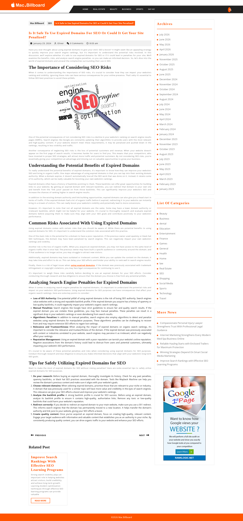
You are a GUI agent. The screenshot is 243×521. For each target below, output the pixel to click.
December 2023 (168, 139)
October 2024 (167, 89)
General (163, 248)
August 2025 (166, 69)
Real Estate (99, 9)
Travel (162, 298)
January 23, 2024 (42, 43)
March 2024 (166, 124)
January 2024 (166, 134)
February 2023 (167, 184)
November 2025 (168, 59)
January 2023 (166, 189)
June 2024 (165, 109)
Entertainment (167, 233)
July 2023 (164, 159)
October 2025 (167, 64)
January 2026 (166, 54)
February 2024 (167, 129)
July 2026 (164, 34)
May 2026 (164, 44)
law (161, 263)
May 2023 (164, 169)
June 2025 (165, 74)
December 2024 (168, 79)
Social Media (166, 283)
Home (85, 9)
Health (163, 253)
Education (164, 228)
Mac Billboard (37, 23)
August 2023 (166, 154)
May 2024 (164, 114)
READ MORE (42, 501)
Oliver (60, 43)
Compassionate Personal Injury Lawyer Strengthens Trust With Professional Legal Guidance (180, 326)
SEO (50, 23)
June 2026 (165, 39)
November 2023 (168, 144)
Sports (139, 9)
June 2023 (165, 164)
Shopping (164, 278)
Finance (163, 238)
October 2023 (167, 149)
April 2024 (165, 119)
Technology (165, 293)
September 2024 (168, 94)
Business (126, 9)
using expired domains (83, 265)
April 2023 (165, 174)
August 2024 (166, 99)
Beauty (113, 9)
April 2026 (165, 49)
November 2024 (168, 84)
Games (163, 243)
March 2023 (166, 179)
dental (162, 223)
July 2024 (164, 104)
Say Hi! (151, 9)
